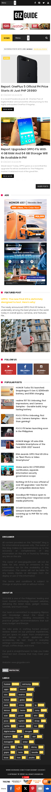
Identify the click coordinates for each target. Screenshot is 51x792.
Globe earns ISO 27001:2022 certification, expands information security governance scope (30, 471)
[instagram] (39, 3)
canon (22, 726)
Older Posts (42, 186)
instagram (8, 742)
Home (7, 38)
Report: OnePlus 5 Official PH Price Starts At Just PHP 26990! (24, 89)
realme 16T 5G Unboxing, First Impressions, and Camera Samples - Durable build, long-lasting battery (32, 405)
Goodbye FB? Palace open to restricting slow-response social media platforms (33, 497)
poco (6, 721)
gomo (6, 747)
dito (35, 715)
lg (35, 705)
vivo (6, 694)
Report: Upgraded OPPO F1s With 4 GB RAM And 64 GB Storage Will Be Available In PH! (24, 153)
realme (22, 694)
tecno (22, 710)
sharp (37, 721)
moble (6, 58)
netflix (6, 726)
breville (35, 752)
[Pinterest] (32, 788)
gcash (21, 715)
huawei (7, 684)
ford (18, 757)
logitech (7, 736)
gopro (6, 752)
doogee (28, 731)
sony (37, 710)
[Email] (40, 788)
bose (6, 757)
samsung (26, 684)
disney (34, 747)
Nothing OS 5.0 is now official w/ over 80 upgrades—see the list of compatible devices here (32, 485)
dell (34, 736)
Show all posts (40, 49)
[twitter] (44, 3)
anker (25, 742)
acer (6, 715)
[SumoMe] (47, 788)
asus (6, 705)
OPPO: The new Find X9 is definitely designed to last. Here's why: (22, 300)
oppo (6, 689)
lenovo (7, 710)
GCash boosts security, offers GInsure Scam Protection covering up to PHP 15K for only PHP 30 (32, 512)
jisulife (32, 757)
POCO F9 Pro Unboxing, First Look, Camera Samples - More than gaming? (31, 418)
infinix (21, 705)
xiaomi (23, 689)
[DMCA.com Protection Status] (11, 671)
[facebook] (35, 3)
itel (35, 726)
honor (6, 700)
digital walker (9, 731)
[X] (25, 788)
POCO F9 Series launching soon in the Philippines (32, 430)
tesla (20, 752)
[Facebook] (10, 788)
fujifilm (21, 721)
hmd (20, 747)
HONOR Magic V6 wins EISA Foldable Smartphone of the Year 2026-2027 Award (30, 444)
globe (22, 700)
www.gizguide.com (15, 770)
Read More (7, 109)
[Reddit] (18, 788)
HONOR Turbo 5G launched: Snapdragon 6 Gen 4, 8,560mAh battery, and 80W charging (32, 390)
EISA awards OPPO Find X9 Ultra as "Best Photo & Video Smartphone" (32, 457)
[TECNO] (25, 781)
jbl (22, 736)
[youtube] (48, 3)
